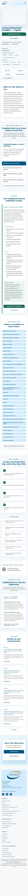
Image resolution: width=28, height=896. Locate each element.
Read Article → (7, 661)
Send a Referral (14, 38)
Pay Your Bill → (15, 44)
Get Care (5, 798)
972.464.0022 (5, 783)
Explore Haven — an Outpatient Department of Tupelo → (11, 625)
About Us (5, 831)
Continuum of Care (20, 74)
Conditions (7, 74)
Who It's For (8, 70)
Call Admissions (14, 751)
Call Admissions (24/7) (14, 34)
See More (14, 729)
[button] (25, 3)
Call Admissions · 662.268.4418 (14, 306)
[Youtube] (11, 794)
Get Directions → (6, 44)
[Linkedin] (7, 794)
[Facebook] (3, 794)
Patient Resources (7, 819)
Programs (20, 70)
